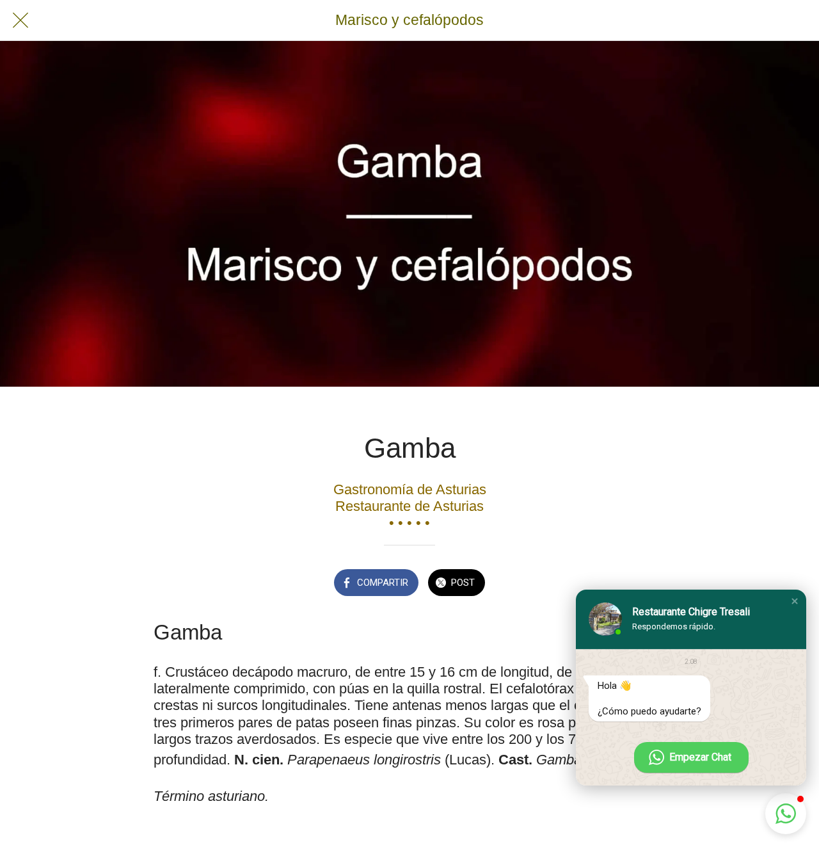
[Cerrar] (20, 20)
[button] (794, 601)
